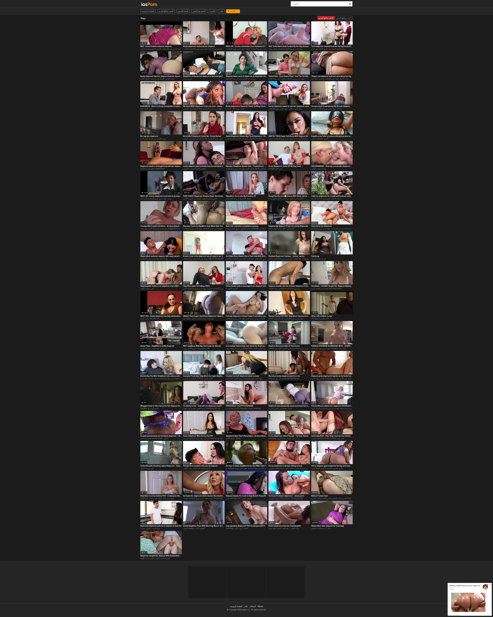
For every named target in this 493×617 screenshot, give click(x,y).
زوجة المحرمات (232, 198)
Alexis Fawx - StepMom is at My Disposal (157, 346)
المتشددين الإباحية (215, 49)
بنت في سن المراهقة (234, 79)
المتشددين (332, 49)
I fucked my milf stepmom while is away (242, 376)
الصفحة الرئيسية (148, 11)
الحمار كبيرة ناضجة (157, 79)
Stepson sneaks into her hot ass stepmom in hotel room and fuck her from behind (289, 286)
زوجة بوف (348, 408)
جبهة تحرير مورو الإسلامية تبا (236, 468)
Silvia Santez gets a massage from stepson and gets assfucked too (246, 286)
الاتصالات (252, 606)
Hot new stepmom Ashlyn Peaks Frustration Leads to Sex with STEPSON (246, 316)
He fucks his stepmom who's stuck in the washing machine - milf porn (204, 496)
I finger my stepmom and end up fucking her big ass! (332, 76)
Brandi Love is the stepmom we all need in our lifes (204, 256)
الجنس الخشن (155, 49)
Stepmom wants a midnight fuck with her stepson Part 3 (161, 166)
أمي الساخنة (321, 528)
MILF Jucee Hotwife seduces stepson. (156, 46)
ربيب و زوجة (295, 288)
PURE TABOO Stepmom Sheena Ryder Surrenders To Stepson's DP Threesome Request (204, 196)
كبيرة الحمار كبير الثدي (319, 49)
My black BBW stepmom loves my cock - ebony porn (204, 106)
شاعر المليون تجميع (243, 229)
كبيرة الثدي (192, 348)
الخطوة (320, 139)
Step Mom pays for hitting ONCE (196, 286)
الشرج (235, 288)
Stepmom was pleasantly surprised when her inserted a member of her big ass (289, 406)
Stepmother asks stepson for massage (327, 526)
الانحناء (271, 318)
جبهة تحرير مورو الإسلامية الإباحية (195, 49)
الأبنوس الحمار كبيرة (318, 468)
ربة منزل (285, 198)
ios (148, 4)
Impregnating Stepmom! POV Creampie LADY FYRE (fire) (246, 526)
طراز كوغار (153, 498)
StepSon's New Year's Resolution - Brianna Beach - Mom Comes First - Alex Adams (246, 436)
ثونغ (341, 408)
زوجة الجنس (145, 49)
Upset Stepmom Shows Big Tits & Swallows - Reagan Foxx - (246, 136)
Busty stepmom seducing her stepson (199, 46)
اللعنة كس (151, 169)
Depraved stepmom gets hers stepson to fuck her (161, 526)
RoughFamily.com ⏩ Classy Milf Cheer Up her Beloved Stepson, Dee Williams (289, 196)
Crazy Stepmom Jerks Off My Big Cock (284, 166)
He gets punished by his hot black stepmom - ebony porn (161, 436)
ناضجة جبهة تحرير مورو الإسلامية (238, 49)
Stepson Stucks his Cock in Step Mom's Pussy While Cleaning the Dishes (246, 496)
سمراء (142, 528)
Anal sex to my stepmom (321, 226)
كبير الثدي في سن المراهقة (193, 259)
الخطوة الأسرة (199, 528)
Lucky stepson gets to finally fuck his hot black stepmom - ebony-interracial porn (204, 166)
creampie (243, 408)
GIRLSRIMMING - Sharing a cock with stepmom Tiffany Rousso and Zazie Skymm (332, 166)
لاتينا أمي (314, 79)
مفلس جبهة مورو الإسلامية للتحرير (281, 468)
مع (167, 259)
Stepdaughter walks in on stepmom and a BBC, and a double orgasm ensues (161, 286)
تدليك (329, 528)
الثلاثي (313, 169)
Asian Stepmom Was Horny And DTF (198, 436)
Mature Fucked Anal (319, 496)
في (190, 79)
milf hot (200, 378)
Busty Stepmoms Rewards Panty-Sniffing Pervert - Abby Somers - (246, 106)
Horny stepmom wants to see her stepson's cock (288, 106)
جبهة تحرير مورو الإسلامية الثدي (293, 79)
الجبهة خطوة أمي (189, 318)
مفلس (322, 318)
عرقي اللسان (201, 318)
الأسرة (326, 139)
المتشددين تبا (325, 198)
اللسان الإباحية (222, 438)
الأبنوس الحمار (246, 498)
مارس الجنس (338, 468)
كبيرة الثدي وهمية (308, 259)
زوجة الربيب (169, 79)
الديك (275, 49)
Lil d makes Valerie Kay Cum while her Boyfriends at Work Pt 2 (246, 346)
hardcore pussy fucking (326, 438)
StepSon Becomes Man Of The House (284, 346)
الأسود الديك (194, 109)
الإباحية (329, 468)
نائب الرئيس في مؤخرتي (235, 139)
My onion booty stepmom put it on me (284, 376)
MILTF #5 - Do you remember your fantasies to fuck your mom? (246, 46)
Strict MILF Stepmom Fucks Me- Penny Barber (202, 136)
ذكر (161, 348)
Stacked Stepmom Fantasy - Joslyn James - (287, 256)
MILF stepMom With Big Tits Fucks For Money (202, 346)
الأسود (142, 468)
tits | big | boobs (335, 288)
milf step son (154, 318)
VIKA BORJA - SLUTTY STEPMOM (239, 406)
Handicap (315, 256)
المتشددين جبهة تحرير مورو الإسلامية (325, 229)
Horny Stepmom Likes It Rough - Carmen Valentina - (289, 436)
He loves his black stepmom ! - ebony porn (286, 496)
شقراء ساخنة (253, 468)
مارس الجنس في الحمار (202, 468)
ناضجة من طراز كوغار (166, 498)
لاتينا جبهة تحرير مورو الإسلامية (151, 259)
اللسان (313, 109)
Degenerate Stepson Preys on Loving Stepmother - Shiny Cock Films (289, 226)
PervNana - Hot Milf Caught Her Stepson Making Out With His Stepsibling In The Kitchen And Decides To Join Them (332, 286)
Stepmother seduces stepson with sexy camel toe (161, 256)
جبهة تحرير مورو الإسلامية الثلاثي (300, 348)
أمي (141, 198)
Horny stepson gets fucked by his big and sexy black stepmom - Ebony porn (332, 466)
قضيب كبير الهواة (189, 408)
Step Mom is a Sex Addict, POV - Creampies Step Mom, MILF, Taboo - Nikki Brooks (161, 496)
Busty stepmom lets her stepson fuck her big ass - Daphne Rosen (161, 76)
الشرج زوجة (230, 229)
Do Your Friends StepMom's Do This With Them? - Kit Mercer (246, 466)
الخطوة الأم (315, 318)
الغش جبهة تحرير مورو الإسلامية (238, 169)
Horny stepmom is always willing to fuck (285, 466)
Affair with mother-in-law (321, 316)
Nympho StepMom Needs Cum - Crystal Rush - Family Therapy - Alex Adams (246, 166)
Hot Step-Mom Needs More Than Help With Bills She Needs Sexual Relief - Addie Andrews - (246, 256)
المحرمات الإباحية (189, 139)
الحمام (313, 259)
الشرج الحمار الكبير (324, 498)
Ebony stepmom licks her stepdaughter (284, 526)
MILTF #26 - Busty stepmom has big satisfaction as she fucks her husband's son (161, 316)
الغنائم (284, 378)
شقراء (339, 109)
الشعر (289, 438)
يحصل (203, 169)
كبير (278, 79)
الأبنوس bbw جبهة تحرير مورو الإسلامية (202, 109)
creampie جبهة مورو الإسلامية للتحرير (265, 229)
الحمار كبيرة (315, 288)
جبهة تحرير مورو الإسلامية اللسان (290, 49)
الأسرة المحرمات (274, 198)
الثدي (146, 109)
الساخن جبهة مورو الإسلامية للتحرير (220, 288)
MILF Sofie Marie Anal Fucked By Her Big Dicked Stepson (289, 46)
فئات (221, 11)
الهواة (142, 558)
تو (164, 259)
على (152, 288)
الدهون (165, 438)
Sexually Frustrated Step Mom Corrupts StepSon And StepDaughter (204, 376)
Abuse (260, 606)
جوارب (313, 438)
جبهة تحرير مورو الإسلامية (171, 49)
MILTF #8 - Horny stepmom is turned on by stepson (161, 196)
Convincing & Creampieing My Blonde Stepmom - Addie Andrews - (332, 106)
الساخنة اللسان (284, 288)
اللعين (230, 288)
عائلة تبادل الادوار (279, 229)
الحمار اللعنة (144, 79)
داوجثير (314, 139)
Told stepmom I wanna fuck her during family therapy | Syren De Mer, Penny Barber (332, 46)
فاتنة (252, 169)
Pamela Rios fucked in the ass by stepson (200, 466)
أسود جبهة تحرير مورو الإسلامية (285, 139)
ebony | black (157, 438)
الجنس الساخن (145, 438)
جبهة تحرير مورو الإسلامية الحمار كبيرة (325, 408)
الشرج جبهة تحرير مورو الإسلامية (215, 229)
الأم (277, 169)
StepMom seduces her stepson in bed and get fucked (204, 76)
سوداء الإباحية (273, 498)
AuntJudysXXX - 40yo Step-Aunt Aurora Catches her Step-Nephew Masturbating (332, 436)
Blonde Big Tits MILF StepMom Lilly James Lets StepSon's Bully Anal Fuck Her (161, 376)
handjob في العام (213, 408)
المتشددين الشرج (194, 198)
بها (148, 408)
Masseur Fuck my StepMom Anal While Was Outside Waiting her (204, 226)
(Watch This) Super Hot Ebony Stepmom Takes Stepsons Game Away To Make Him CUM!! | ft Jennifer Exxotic (204, 316)
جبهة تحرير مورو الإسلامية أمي (155, 198)
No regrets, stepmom (149, 136)
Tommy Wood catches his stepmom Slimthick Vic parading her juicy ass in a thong (332, 406)
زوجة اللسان (161, 139)
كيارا (142, 109)
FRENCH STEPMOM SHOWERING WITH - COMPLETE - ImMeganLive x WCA (332, 346)
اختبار (242, 109)
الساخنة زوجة (260, 318)
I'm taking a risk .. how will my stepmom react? (202, 406)
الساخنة (143, 169)
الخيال (199, 139)
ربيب (169, 198)
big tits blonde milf (216, 259)
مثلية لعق (285, 528)
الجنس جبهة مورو (146, 378)
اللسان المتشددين (232, 408)
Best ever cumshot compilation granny (242, 226)
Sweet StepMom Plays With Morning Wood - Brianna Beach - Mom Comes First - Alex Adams (204, 526)
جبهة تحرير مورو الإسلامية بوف (155, 229)
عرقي (148, 288)
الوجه (142, 318)
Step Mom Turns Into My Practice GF (241, 196)
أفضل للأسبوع (183, 11)
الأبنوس (186, 169)
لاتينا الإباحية (315, 198)
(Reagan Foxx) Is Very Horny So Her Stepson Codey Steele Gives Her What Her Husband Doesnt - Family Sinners (161, 406)
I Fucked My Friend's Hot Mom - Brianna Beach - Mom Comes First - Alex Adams (161, 226)
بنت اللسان (246, 79)
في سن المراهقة (236, 348)
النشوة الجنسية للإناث (260, 348)
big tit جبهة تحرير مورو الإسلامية (267, 169)
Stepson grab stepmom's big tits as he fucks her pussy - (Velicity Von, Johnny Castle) (332, 376)
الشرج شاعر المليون (209, 198)
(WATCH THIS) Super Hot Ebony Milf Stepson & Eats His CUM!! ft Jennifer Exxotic (289, 136)
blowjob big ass (293, 378)
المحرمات (242, 198)
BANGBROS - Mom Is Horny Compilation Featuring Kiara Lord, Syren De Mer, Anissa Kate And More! (161, 106)
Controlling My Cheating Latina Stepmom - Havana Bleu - (161, 466)
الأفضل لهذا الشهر (199, 11)
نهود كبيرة (314, 378)
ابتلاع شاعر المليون (296, 198)
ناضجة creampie (254, 408)
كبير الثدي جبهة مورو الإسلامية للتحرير (240, 259)
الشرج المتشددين (345, 229)
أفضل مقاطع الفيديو (166, 11)
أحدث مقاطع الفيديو (343, 18)
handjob (271, 169)
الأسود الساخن (194, 169)
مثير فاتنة (210, 318)
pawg (179, 229)
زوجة (270, 49)
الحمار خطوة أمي (285, 408)
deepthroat (159, 169)
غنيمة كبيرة (154, 408)
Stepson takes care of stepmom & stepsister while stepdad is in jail (246, 76)
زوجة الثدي (341, 49)
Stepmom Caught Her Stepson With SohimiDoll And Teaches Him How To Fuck (161, 556)
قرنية (324, 259)
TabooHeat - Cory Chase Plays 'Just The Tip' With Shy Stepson (289, 76)
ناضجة (249, 198)
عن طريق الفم (150, 139)
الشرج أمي (274, 408)
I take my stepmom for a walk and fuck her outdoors (332, 196)
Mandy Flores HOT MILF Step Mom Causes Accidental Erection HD (289, 316)
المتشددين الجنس (189, 378)
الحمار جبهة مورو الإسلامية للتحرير (331, 79)
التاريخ (212, 11)
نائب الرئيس (230, 109)
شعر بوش (340, 438)
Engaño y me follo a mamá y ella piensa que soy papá (332, 136)
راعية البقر (258, 259)
